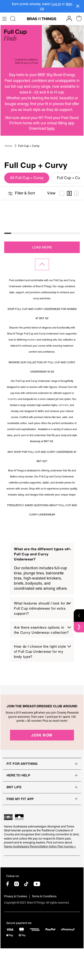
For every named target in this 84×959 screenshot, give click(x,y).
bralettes (13, 399)
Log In (56, 4)
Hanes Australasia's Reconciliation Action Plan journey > (40, 846)
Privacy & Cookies (15, 896)
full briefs (63, 405)
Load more (42, 247)
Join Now (42, 735)
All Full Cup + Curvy (26, 178)
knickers (31, 339)
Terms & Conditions (44, 896)
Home (8, 146)
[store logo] (41, 18)
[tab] (42, 569)
